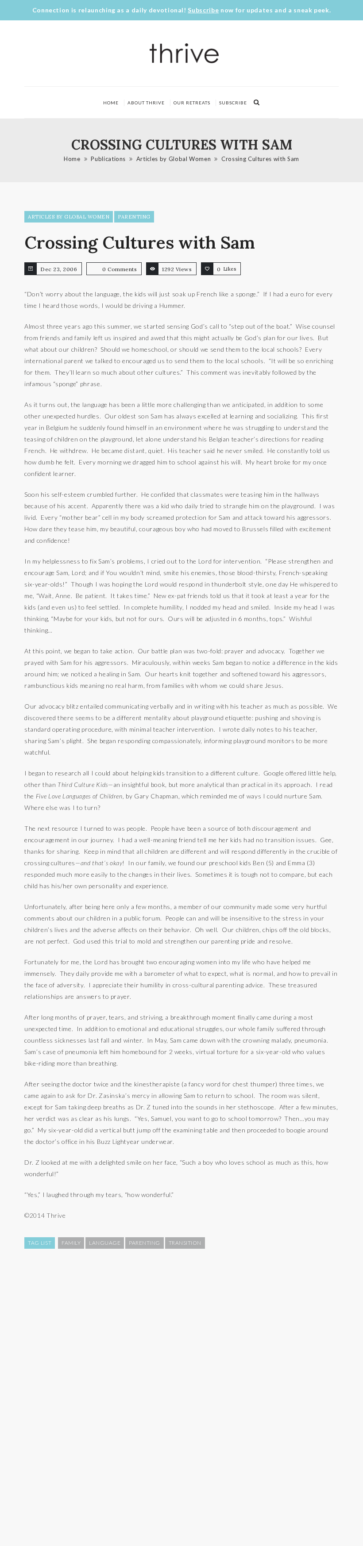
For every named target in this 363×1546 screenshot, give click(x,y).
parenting (144, 1242)
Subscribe (203, 10)
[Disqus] (181, 1396)
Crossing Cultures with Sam (260, 158)
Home (111, 102)
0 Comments (119, 269)
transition (185, 1242)
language (104, 1242)
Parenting (134, 217)
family (71, 1242)
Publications (108, 158)
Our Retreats (192, 102)
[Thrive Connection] (185, 53)
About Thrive (146, 102)
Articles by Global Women (173, 158)
